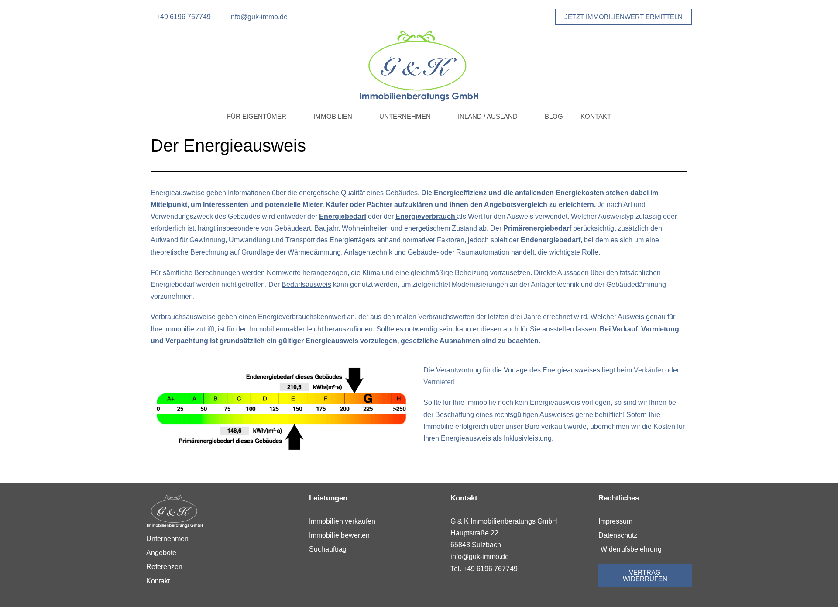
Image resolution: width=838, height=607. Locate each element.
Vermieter (438, 382)
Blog (554, 116)
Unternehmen (405, 116)
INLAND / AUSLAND (488, 116)
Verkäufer (648, 370)
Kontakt (595, 116)
